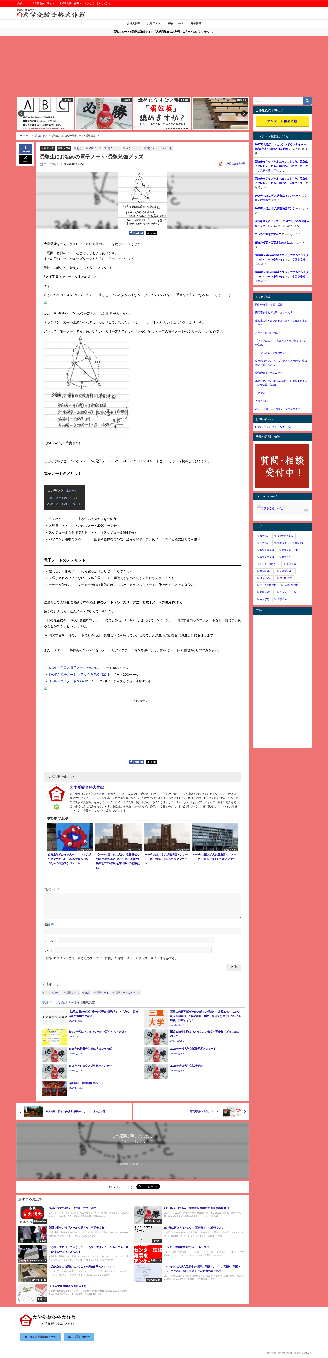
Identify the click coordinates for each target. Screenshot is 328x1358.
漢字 (282, 599)
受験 (291, 564)
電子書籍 (196, 23)
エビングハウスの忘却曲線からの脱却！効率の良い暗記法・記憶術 (281, 383)
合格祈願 (260, 393)
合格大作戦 (133, 23)
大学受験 (286, 571)
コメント (52, 889)
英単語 (265, 571)
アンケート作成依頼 (282, 120)
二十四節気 (268, 585)
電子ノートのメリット (159, 148)
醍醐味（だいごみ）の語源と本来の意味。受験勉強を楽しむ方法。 (281, 362)
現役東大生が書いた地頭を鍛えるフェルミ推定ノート (281, 322)
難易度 (300, 543)
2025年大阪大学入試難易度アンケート (278, 195)
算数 (282, 543)
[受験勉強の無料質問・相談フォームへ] (282, 466)
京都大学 (291, 585)
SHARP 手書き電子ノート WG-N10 (74, 667)
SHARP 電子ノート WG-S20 (69, 681)
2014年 (286, 578)
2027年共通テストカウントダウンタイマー (279, 409)
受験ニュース (176, 23)
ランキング (288, 592)
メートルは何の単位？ (267, 332)
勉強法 (265, 592)
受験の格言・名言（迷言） (270, 304)
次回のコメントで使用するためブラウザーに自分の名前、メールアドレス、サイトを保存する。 (112, 958)
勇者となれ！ (262, 401)
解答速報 (267, 550)
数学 (79, 148)
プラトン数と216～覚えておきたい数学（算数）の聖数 (282, 342)
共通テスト (153, 23)
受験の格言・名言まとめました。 (275, 242)
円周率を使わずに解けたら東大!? (273, 312)
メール (50, 940)
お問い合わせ (80, 1336)
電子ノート (113, 148)
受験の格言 (285, 536)
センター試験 (269, 564)
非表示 (70, 490)
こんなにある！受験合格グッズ (272, 353)
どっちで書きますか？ (268, 234)
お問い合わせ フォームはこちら (274, 427)
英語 (264, 543)
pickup (265, 578)
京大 (264, 599)
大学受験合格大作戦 (235, 163)
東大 (286, 557)
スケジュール (133, 148)
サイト (48, 950)
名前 (49, 924)
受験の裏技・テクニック (268, 372)
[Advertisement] (164, 68)
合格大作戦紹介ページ (42, 1336)
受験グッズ (47, 148)
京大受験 (267, 557)
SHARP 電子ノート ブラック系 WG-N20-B (79, 674)
